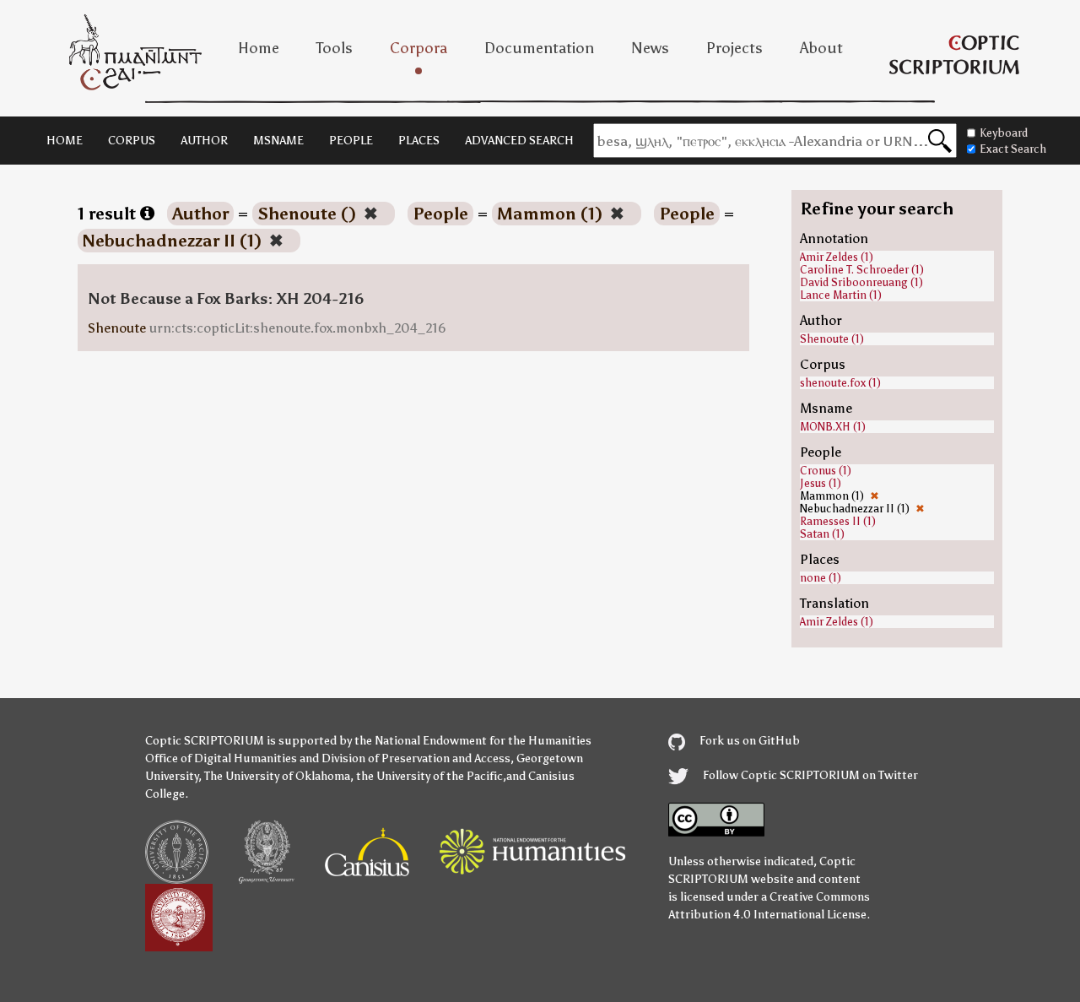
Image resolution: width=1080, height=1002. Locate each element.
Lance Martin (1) (841, 295)
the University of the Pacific (429, 776)
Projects (734, 48)
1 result (109, 213)
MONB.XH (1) (833, 426)
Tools (334, 48)
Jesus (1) (820, 483)
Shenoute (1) (832, 339)
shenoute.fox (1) (840, 382)
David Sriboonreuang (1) (861, 282)
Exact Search (1013, 149)
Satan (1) (822, 534)
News (650, 48)
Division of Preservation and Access (415, 758)
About (821, 48)
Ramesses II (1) (838, 521)
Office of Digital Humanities (221, 758)
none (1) (820, 577)
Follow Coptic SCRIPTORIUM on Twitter (809, 775)
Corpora (418, 48)
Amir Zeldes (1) (836, 257)
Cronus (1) (825, 470)
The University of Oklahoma (277, 776)
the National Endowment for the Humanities (472, 741)
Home (258, 48)
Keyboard (1004, 133)
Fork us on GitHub (748, 741)
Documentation (539, 48)
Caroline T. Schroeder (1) (862, 269)
